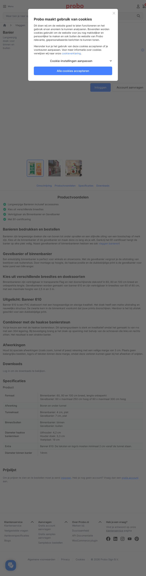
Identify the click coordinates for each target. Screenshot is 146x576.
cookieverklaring (71, 53)
